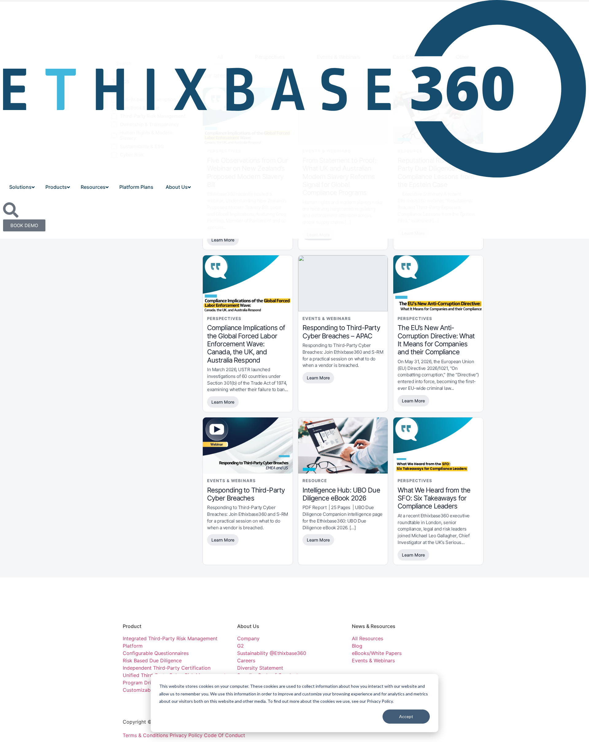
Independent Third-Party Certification (166, 668)
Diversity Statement (260, 668)
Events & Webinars (373, 660)
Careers (246, 660)
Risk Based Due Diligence (152, 660)
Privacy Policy (187, 735)
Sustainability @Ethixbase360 (271, 653)
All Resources (367, 638)
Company (249, 638)
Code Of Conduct (224, 735)
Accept (406, 716)
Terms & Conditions (145, 735)
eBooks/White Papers (377, 653)
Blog (357, 646)
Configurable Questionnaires (156, 653)
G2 (240, 646)
